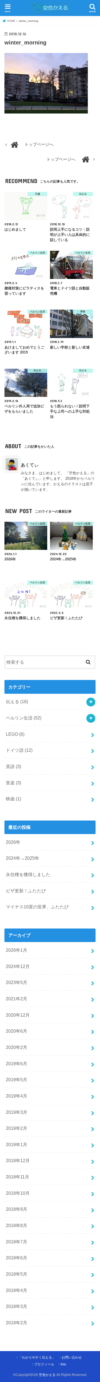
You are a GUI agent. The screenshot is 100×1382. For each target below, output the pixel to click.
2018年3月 (16, 1306)
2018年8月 (16, 1225)
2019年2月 (16, 1128)
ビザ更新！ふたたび (26, 890)
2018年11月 (17, 1176)
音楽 (13, 782)
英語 (13, 766)
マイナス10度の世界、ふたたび (37, 906)
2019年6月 (16, 1063)
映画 (13, 798)
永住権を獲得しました (28, 874)
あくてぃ (30, 464)
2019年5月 (16, 1079)
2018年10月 (18, 1193)
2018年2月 (16, 1322)
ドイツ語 (19, 750)
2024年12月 (18, 966)
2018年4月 (16, 1290)
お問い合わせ (72, 1357)
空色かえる (47, 1374)
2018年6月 (16, 1257)
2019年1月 (16, 1144)
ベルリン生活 (23, 717)
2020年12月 (18, 1014)
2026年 (13, 842)
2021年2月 (16, 998)
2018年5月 (16, 1274)
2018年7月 (16, 1241)
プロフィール (44, 1364)
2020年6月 (16, 1030)
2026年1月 (16, 950)
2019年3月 (16, 1112)
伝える (17, 701)
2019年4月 (16, 1095)
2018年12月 (18, 1160)
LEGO (15, 734)
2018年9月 (16, 1209)
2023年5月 (16, 982)
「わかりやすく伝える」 (37, 1357)
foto (63, 1364)
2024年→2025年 (22, 858)
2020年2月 (16, 1047)
